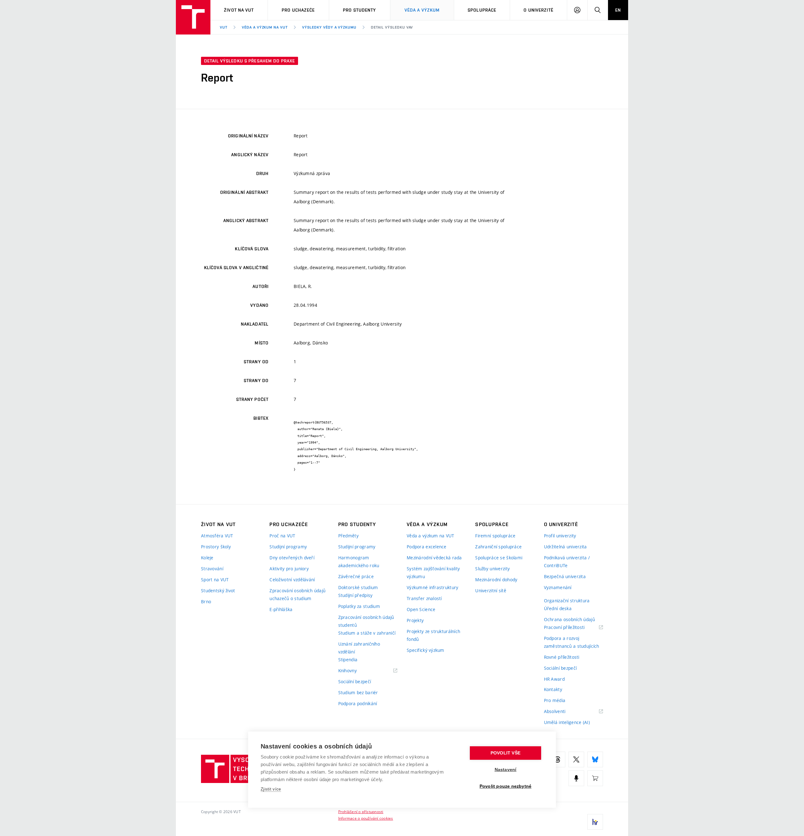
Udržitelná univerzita (565, 547)
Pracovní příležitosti (572, 627)
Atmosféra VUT (217, 536)
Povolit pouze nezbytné (505, 786)
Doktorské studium (358, 587)
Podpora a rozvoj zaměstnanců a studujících (571, 642)
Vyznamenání (558, 587)
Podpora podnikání (357, 703)
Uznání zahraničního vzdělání (359, 648)
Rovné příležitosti (561, 657)
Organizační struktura (567, 601)
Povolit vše (505, 753)
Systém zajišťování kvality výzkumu (433, 572)
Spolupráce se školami (498, 558)
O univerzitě (538, 10)
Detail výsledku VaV (392, 27)
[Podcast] (576, 778)
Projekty (415, 620)
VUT (223, 27)
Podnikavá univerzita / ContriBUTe (567, 561)
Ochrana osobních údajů (569, 619)
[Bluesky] (595, 759)
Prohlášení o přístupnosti (360, 811)
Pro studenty (359, 10)
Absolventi (562, 711)
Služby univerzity (492, 569)
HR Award (554, 679)
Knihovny (355, 670)
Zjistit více (271, 789)
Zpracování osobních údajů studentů (366, 621)
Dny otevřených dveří (291, 558)
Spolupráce (482, 10)
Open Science (421, 609)
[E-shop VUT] (595, 778)
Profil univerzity (560, 536)
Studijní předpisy (355, 595)
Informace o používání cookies (365, 818)
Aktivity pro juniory (289, 569)
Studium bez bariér (358, 692)
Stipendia (348, 660)
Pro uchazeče (298, 10)
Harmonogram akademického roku (358, 561)
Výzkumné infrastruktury (432, 587)
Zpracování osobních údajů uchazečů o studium (297, 594)
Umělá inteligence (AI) (567, 722)
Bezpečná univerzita (565, 576)
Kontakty (553, 689)
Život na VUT (239, 10)
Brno (206, 601)
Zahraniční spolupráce (498, 547)
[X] (576, 759)
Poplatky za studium (359, 606)
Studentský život (218, 591)
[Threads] (557, 759)
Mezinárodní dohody (496, 580)
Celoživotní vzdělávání (292, 580)
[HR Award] (595, 822)
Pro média (555, 700)
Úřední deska (558, 608)
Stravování (212, 569)
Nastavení (506, 769)
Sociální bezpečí (354, 681)
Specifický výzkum (425, 650)
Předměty (348, 536)
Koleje (207, 558)
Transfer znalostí (424, 598)
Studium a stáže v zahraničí (367, 633)
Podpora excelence (427, 547)
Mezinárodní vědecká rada (434, 558)
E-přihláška (280, 609)
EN (618, 10)
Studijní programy (288, 547)
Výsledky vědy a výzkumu (329, 27)
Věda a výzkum (422, 10)
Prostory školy (216, 547)
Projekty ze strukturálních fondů (433, 635)
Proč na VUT (282, 536)
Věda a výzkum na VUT (265, 27)
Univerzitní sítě (490, 591)
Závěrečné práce (356, 576)
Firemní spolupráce (495, 536)
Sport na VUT (215, 580)
